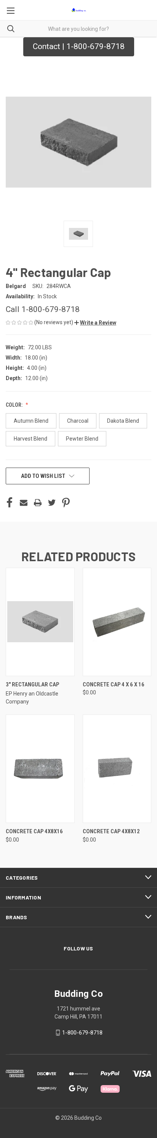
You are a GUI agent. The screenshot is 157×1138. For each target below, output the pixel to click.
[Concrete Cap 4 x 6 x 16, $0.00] (117, 622)
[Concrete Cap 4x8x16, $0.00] (40, 768)
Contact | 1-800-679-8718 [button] (79, 46)
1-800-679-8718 (82, 1032)
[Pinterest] (66, 502)
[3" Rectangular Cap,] (40, 622)
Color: (15, 405)
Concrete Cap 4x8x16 (34, 831)
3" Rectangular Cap (32, 684)
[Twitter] (52, 502)
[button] (95, 323)
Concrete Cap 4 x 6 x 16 (113, 684)
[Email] (23, 502)
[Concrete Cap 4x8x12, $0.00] (117, 768)
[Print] (38, 502)
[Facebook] (9, 502)
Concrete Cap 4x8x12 (111, 831)
